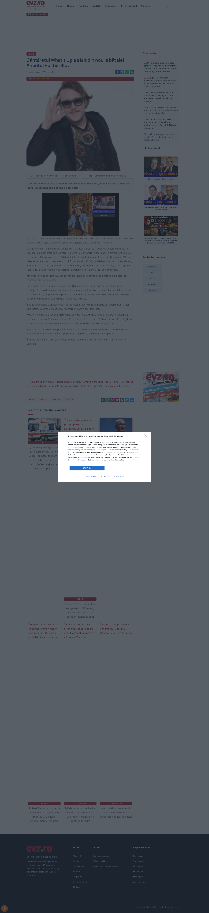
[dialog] (104, 456)
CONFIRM (87, 468)
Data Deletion (91, 477)
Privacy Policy (118, 477)
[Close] (146, 436)
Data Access (104, 477)
